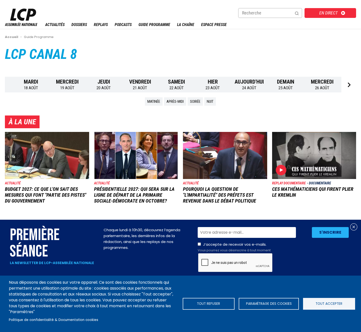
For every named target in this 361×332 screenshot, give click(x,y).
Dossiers (79, 24)
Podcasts (123, 24)
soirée (195, 101)
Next (348, 85)
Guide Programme (154, 24)
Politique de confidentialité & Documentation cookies (53, 320)
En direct (328, 12)
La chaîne (185, 24)
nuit (210, 101)
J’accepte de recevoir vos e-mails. (234, 247)
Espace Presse (214, 24)
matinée (153, 101)
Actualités (55, 24)
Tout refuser (208, 303)
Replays (101, 24)
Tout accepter (329, 303)
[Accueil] (21, 24)
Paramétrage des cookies (269, 303)
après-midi (175, 101)
